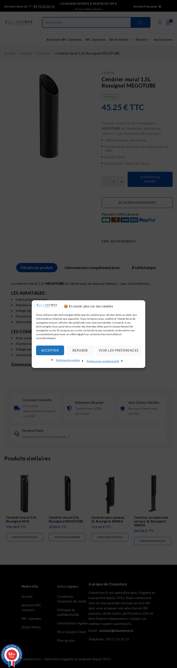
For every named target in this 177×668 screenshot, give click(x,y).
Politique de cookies (68, 360)
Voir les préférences (119, 350)
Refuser (80, 350)
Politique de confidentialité (103, 361)
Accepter (50, 350)
